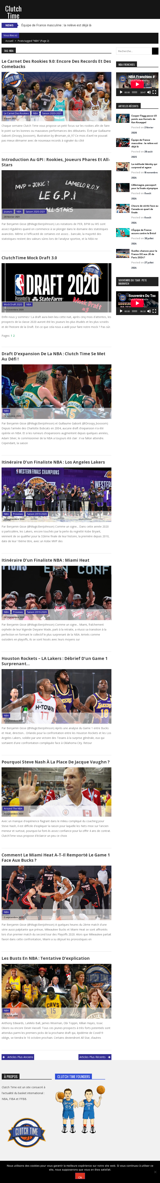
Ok (80, 1177)
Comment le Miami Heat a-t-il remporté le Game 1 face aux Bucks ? (56, 857)
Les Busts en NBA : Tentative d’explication (46, 958)
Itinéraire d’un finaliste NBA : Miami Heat (45, 560)
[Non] (155, 1172)
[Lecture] (121, 92)
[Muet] (149, 92)
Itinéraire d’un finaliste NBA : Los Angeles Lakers (53, 462)
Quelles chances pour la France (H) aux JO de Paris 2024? (144, 254)
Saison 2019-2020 (37, 514)
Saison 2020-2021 (52, 113)
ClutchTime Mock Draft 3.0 (29, 257)
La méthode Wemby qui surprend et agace (144, 165)
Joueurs (8, 211)
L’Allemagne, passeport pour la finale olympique (144, 186)
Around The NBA (13, 808)
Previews (18, 514)
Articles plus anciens (20, 1057)
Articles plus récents (92, 1057)
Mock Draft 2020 (13, 304)
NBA (35, 113)
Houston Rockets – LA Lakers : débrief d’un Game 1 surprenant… (55, 661)
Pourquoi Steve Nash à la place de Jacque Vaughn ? (56, 762)
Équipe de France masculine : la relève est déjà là (56, 25)
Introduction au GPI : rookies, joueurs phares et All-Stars (56, 162)
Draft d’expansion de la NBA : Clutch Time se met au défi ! (53, 356)
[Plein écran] (154, 92)
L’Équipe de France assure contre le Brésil (143, 231)
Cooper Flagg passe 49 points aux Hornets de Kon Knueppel (144, 119)
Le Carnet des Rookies (16, 113)
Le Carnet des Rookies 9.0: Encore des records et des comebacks (56, 63)
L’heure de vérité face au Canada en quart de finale (144, 209)
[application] (137, 84)
